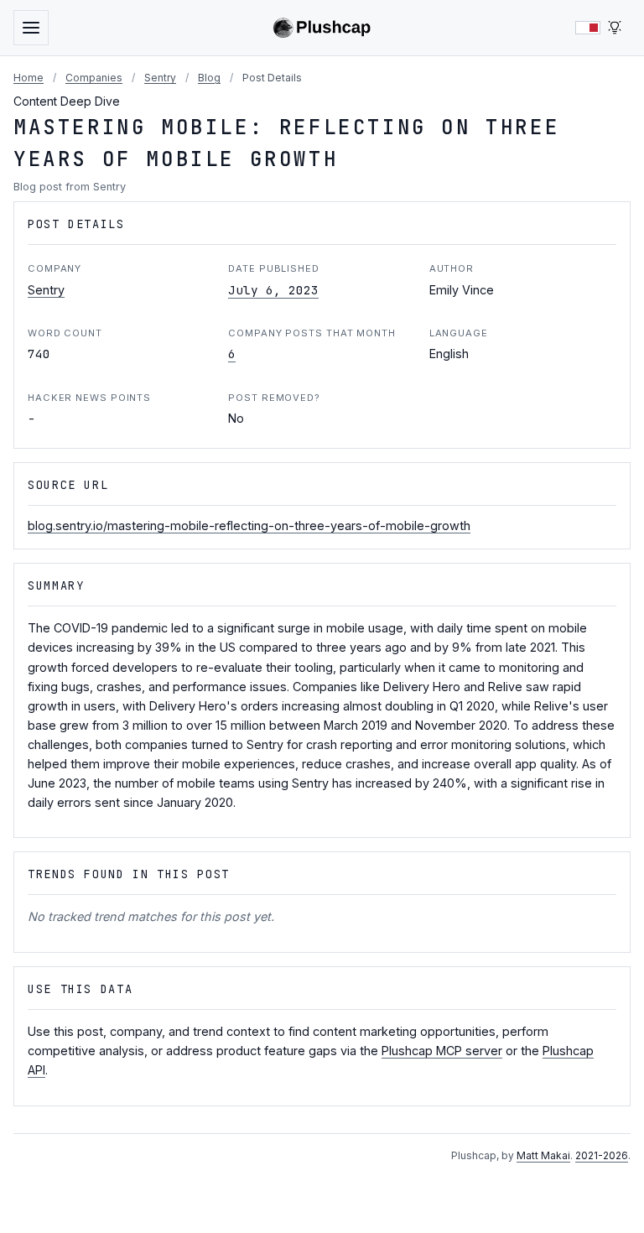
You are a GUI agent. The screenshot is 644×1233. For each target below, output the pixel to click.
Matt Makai (543, 1155)
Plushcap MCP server (442, 1050)
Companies (93, 77)
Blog (209, 77)
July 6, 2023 (273, 290)
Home (28, 77)
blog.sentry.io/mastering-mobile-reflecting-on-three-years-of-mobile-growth (249, 525)
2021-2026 (601, 1155)
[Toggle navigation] (31, 27)
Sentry (160, 77)
